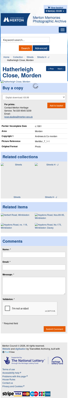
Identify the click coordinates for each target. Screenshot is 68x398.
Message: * (8, 274)
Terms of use (8, 369)
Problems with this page (14, 376)
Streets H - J (43, 56)
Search (25, 48)
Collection (18, 56)
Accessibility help (11, 372)
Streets (30, 56)
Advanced (41, 48)
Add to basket (56, 105)
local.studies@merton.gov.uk (18, 116)
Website (6, 348)
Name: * (7, 249)
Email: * (7, 261)
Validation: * (9, 299)
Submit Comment (54, 329)
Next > (60, 68)
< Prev (51, 68)
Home (6, 56)
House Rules (8, 379)
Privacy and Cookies (12, 386)
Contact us (7, 382)
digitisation (20, 348)
